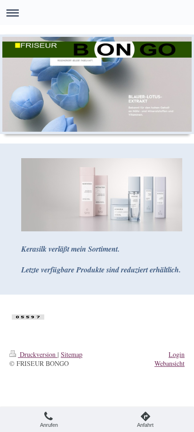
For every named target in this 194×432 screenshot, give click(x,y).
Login (177, 354)
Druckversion (37, 354)
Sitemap (71, 354)
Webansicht (169, 363)
